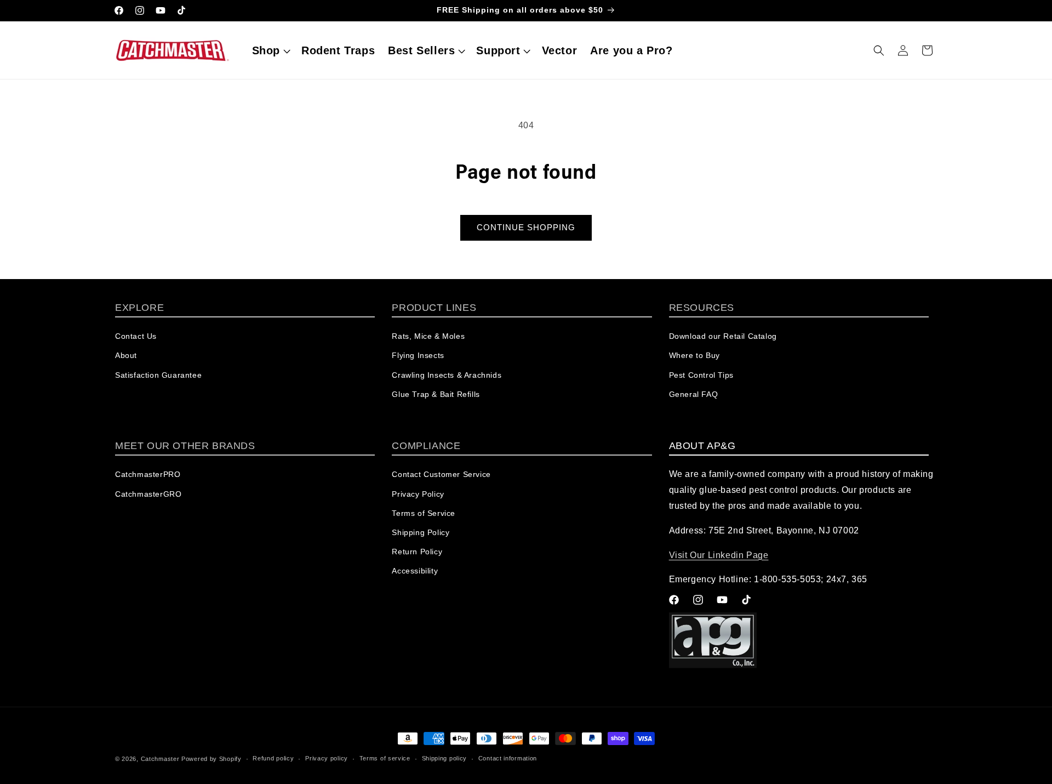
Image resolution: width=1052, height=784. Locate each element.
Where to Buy (694, 355)
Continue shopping (526, 227)
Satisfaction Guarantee (158, 375)
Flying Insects (418, 355)
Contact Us (136, 336)
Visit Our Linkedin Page (719, 555)
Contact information (507, 758)
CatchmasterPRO (147, 474)
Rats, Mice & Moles (428, 336)
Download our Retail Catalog (723, 336)
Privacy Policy (418, 494)
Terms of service (384, 758)
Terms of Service (423, 513)
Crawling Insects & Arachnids (446, 375)
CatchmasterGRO (148, 494)
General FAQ (693, 394)
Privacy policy (326, 758)
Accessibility (415, 570)
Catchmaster (160, 758)
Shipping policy (444, 758)
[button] (270, 50)
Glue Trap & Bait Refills (435, 394)
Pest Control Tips (701, 375)
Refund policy (273, 758)
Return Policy (417, 551)
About (126, 355)
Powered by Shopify (211, 758)
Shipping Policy (420, 532)
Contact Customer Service (441, 474)
